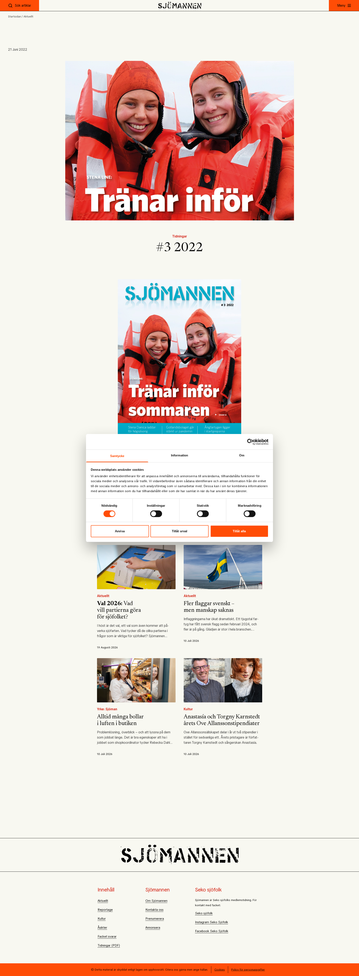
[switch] (156, 513)
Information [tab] (179, 455)
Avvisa (120, 531)
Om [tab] (241, 455)
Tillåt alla (239, 531)
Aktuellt (28, 16)
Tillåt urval (179, 531)
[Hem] (179, 5)
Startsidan (14, 16)
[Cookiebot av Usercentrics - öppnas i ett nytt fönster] (250, 442)
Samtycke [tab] (117, 456)
